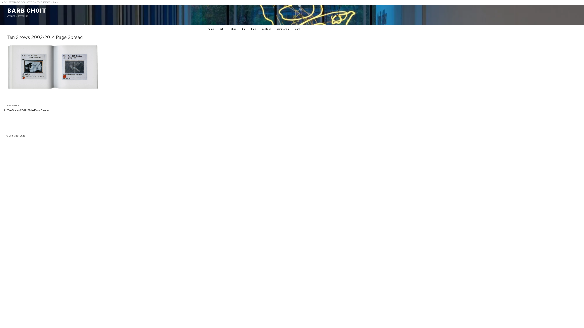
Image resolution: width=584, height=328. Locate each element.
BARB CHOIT (26, 10)
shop (233, 29)
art (221, 29)
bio (243, 29)
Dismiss (578, 2)
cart (297, 29)
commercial (282, 29)
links (253, 29)
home (211, 29)
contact (266, 29)
